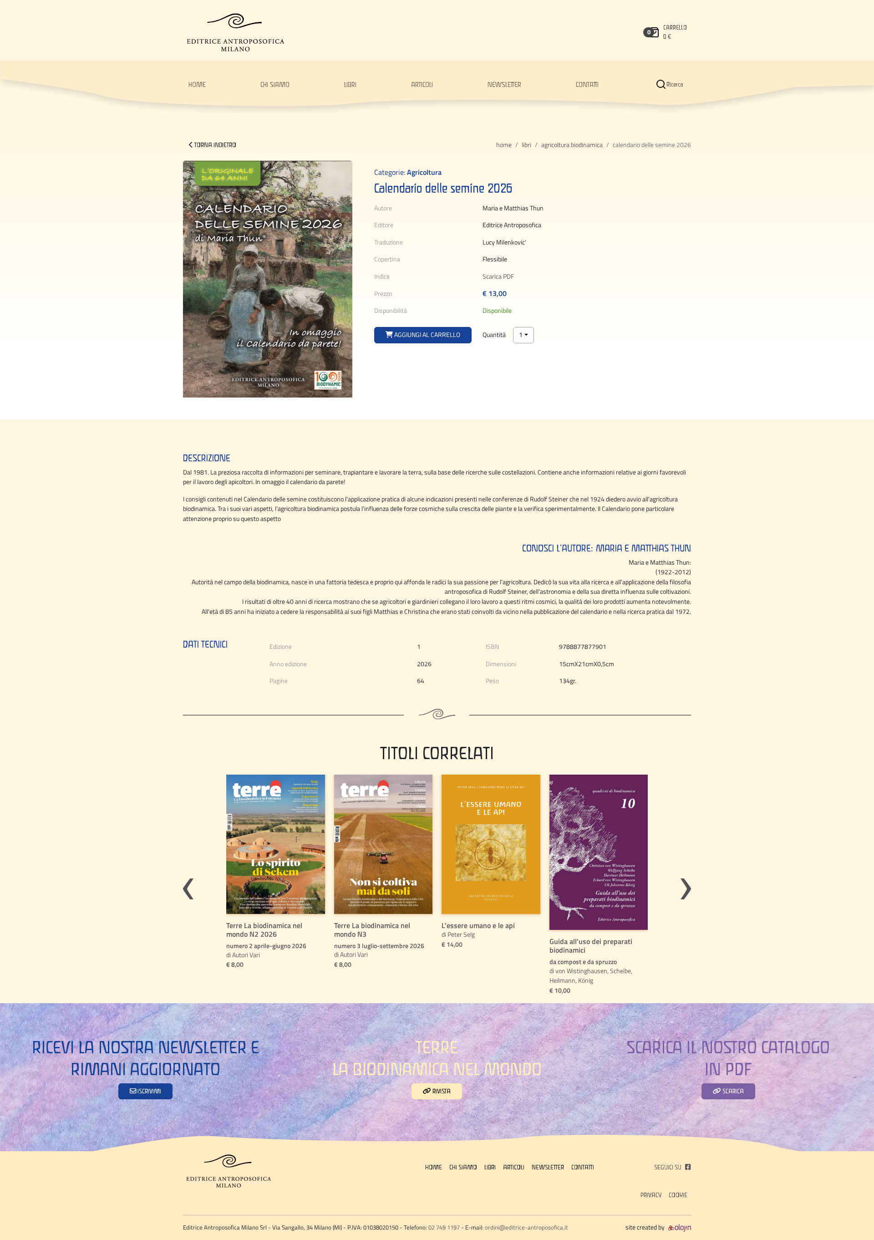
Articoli (422, 84)
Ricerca (674, 84)
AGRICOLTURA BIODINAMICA (572, 145)
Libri (350, 84)
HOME (197, 84)
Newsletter (504, 84)
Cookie (678, 1195)
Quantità (494, 335)
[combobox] (523, 335)
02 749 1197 (444, 1227)
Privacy (650, 1195)
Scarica (732, 1091)
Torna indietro (214, 145)
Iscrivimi (148, 1091)
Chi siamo (275, 84)
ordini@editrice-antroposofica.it (526, 1227)
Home (504, 145)
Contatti (587, 84)
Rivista (441, 1091)
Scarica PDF (498, 276)
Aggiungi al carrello (426, 335)
